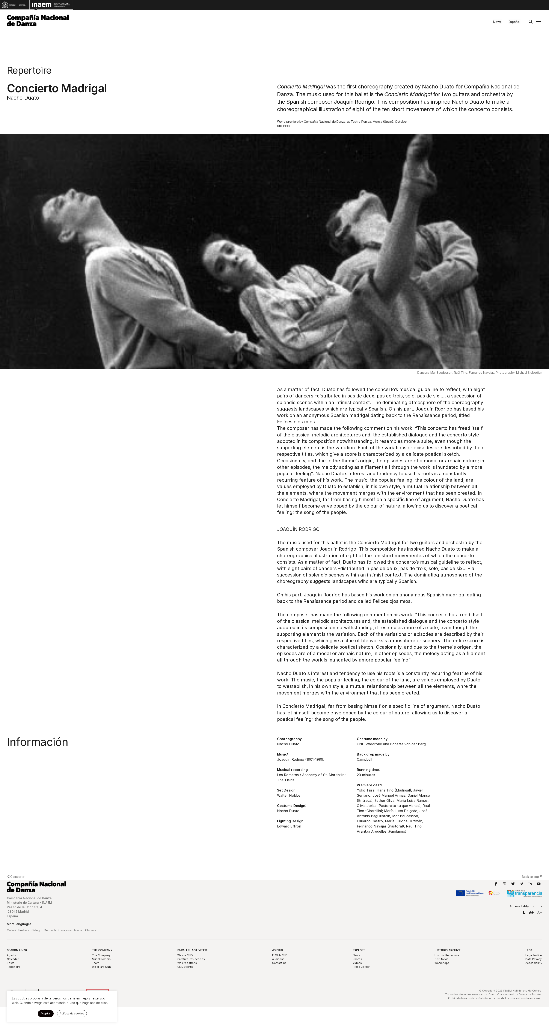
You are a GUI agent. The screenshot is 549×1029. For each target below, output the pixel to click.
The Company (102, 950)
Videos (357, 963)
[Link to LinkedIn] (530, 884)
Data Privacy (533, 959)
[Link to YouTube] (538, 884)
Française (64, 930)
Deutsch (50, 930)
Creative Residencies (191, 959)
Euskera (23, 930)
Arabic (78, 930)
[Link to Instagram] (504, 884)
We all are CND (101, 966)
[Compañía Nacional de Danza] (38, 20)
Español (514, 22)
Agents (11, 955)
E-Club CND (280, 955)
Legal (529, 950)
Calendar (12, 959)
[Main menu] (538, 21)
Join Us (277, 950)
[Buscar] (530, 22)
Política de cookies (72, 1013)
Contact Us (279, 963)
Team (95, 963)
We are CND (185, 955)
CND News (441, 959)
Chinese (90, 930)
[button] (523, 912)
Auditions (278, 959)
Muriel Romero (101, 959)
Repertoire (13, 966)
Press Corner (361, 966)
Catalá (11, 930)
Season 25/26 (17, 950)
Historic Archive (447, 950)
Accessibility (533, 963)
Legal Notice (533, 955)
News (497, 22)
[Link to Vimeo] (521, 884)
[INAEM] (36, 5)
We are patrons (187, 963)
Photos (357, 959)
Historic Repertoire (446, 955)
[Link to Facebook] (495, 884)
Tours (11, 963)
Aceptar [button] (46, 1013)
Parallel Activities (192, 950)
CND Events (185, 966)
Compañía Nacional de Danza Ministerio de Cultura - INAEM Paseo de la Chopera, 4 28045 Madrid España (30, 907)
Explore (359, 950)
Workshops (441, 963)
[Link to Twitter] (513, 884)
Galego (37, 930)
